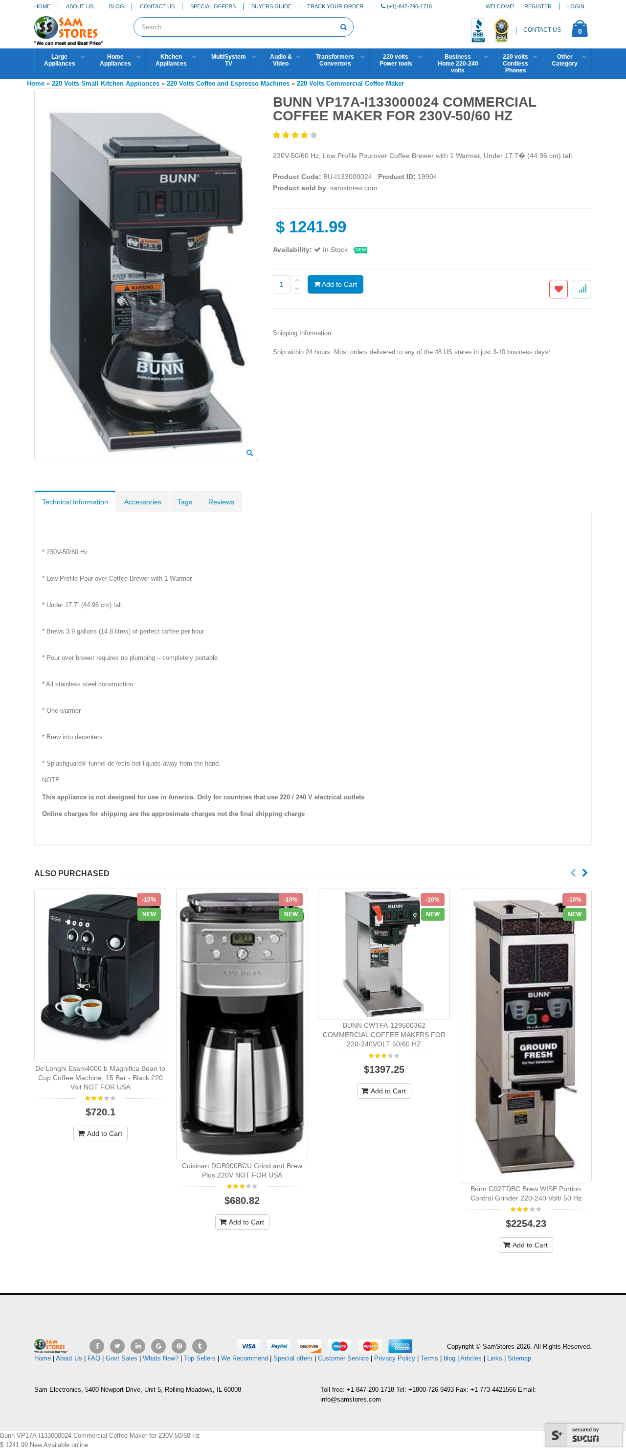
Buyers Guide (271, 6)
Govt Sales (121, 1358)
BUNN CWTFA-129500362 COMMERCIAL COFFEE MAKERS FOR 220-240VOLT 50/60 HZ (384, 1034)
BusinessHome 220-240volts (458, 63)
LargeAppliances (59, 60)
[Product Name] (100, 975)
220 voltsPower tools (396, 60)
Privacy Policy (394, 1358)
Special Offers (213, 6)
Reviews (221, 502)
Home (42, 6)
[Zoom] (249, 453)
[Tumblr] (199, 1346)
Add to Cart (338, 284)
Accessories (142, 502)
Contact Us (157, 6)
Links (494, 1358)
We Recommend (244, 1358)
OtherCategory (565, 60)
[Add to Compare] (582, 289)
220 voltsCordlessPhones (515, 63)
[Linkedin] (138, 1346)
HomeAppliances (115, 60)
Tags (185, 502)
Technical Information (75, 502)
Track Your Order (335, 6)
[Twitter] (117, 1346)
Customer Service (343, 1358)
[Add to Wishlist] (558, 289)
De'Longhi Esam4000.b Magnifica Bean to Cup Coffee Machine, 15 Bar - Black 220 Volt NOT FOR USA (100, 1078)
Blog (116, 6)
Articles (471, 1358)
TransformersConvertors (335, 60)
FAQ (94, 1358)
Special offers (293, 1358)
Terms (430, 1358)
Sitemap (519, 1358)
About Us (79, 6)
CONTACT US (542, 29)
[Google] (158, 1346)
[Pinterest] (179, 1346)
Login (575, 6)
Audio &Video (281, 60)
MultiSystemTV (228, 60)
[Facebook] (96, 1346)
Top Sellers (200, 1358)
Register (538, 6)
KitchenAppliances (171, 60)
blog (449, 1358)
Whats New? (161, 1358)
